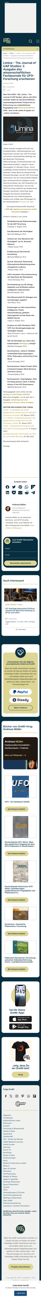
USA (6, 624)
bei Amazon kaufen (16, 809)
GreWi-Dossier (9, 1144)
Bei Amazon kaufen (16, 969)
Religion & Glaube (10, 1176)
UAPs (21, 622)
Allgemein (7, 1115)
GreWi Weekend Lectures (13, 1142)
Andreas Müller (8, 83)
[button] (7, 487)
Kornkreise (7, 1152)
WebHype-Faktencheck (12, 1198)
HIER (7, 209)
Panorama (7, 1171)
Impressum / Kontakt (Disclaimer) (16, 1206)
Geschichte (7, 1134)
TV (18, 622)
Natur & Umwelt (9, 1168)
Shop (20, 1075)
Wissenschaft (24, 202)
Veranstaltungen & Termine (13, 1192)
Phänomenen (23, 108)
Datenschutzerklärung (12, 1203)
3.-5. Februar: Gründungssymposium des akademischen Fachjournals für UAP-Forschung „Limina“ (19, 420)
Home (5, 53)
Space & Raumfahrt (11, 1184)
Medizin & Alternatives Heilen (14, 1163)
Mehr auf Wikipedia (13, 755)
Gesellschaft (11, 604)
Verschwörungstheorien (12, 1195)
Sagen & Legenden (10, 1179)
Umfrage (32, 622)
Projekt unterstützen (20, 1267)
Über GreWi (7, 1200)
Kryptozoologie (9, 1158)
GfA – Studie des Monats (13, 1139)
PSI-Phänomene (9, 1174)
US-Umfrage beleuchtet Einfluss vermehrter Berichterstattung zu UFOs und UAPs (20, 610)
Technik (6, 1187)
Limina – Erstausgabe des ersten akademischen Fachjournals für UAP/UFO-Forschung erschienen (20, 412)
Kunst (5, 1160)
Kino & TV (7, 1150)
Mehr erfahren (20, 708)
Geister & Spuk (9, 1131)
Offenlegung (24, 343)
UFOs (12, 53)
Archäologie (8, 1118)
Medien (13, 622)
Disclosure (7, 1123)
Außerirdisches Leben (11, 1120)
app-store (20, 1019)
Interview (6, 1147)
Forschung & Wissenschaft (13, 1128)
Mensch (6, 1166)
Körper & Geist (9, 1155)
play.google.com (20, 1027)
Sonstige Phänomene (11, 1182)
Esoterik (6, 1126)
